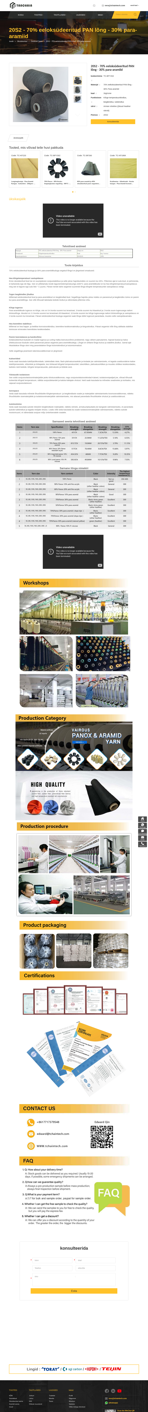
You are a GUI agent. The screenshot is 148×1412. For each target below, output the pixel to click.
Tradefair (52, 1395)
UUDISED (80, 15)
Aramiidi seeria (14, 1404)
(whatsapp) (113, 1403)
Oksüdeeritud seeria (16, 1401)
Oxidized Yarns (36, 41)
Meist (100, 15)
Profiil (71, 1395)
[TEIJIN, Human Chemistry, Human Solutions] (111, 1369)
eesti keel (134, 5)
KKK (30, 1401)
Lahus (31, 1398)
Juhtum (31, 1395)
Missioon (72, 1401)
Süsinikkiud (11, 1398)
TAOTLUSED (59, 15)
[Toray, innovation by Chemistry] (50, 1369)
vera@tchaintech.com (115, 5)
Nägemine (71, 1398)
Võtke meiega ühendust (77, 1407)
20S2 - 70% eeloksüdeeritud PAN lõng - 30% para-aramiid (68, 41)
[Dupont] (92, 1369)
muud (11, 1407)
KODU (21, 15)
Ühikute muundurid (35, 1404)
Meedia (51, 1398)
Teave (51, 1401)
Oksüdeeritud (22, 41)
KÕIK (11, 1395)
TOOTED (38, 15)
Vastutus (72, 1404)
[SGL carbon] (72, 1369)
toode (11, 41)
